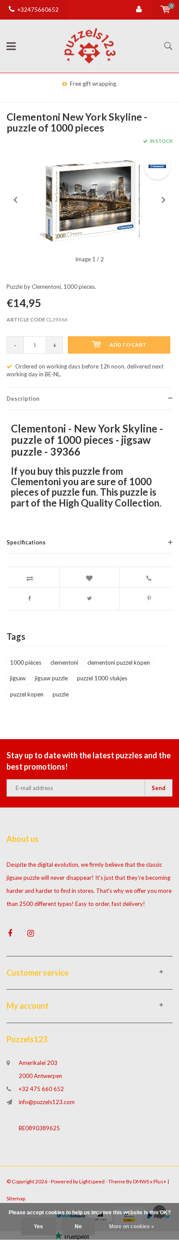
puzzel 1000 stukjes (102, 678)
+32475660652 (38, 9)
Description (23, 398)
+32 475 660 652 (41, 1088)
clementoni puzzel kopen (118, 662)
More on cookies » (131, 1226)
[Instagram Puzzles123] (30, 933)
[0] (165, 9)
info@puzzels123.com (47, 1101)
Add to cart (127, 344)
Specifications (26, 542)
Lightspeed (92, 1181)
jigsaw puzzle (51, 678)
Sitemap (16, 1198)
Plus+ (159, 1181)
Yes (38, 1226)
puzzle (61, 694)
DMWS (141, 1181)
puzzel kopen (26, 694)
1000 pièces (25, 662)
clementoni (64, 662)
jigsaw (18, 678)
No (78, 1226)
